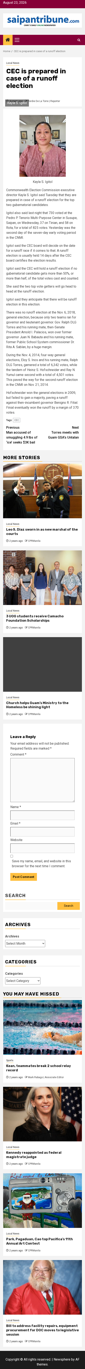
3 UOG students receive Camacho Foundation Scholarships (35, 618)
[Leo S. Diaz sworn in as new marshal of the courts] (42, 491)
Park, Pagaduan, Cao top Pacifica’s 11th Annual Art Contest (39, 1241)
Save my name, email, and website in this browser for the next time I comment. (41, 863)
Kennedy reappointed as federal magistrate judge (33, 1155)
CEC (16, 420)
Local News (12, 63)
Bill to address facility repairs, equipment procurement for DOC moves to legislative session (42, 1330)
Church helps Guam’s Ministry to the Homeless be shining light (37, 705)
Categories (14, 974)
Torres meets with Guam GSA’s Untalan (63, 432)
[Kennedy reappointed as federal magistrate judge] (42, 1114)
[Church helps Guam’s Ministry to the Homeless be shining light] (42, 664)
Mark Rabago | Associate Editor (46, 1077)
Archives (12, 936)
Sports (9, 1060)
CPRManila (34, 540)
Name (15, 807)
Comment (18, 754)
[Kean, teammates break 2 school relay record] (42, 1027)
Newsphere (62, 1359)
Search (15, 895)
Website (16, 840)
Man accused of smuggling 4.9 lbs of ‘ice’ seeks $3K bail (22, 435)
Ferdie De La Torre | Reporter (44, 101)
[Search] (78, 40)
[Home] (8, 40)
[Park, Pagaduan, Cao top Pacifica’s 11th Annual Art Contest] (42, 1200)
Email (15, 823)
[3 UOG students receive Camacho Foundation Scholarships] (42, 577)
